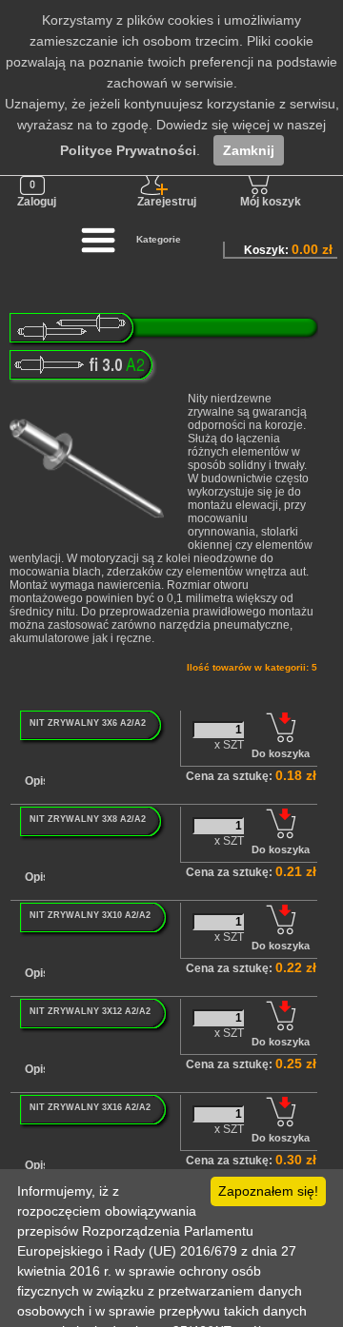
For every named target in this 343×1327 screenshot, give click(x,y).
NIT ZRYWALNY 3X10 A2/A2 (90, 915)
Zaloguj (36, 201)
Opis (37, 781)
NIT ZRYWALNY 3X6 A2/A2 (88, 723)
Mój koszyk (270, 201)
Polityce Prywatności (128, 150)
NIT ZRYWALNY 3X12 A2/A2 (90, 1011)
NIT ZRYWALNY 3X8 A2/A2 (88, 819)
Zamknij (248, 150)
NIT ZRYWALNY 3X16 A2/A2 (90, 1107)
